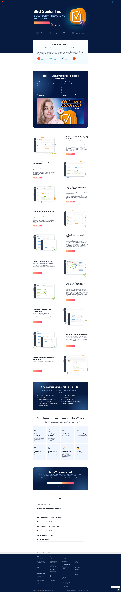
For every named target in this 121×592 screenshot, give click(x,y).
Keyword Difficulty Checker (41, 579)
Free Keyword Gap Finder (66, 582)
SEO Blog (63, 574)
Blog (38, 1)
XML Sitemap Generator (53, 561)
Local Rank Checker (40, 558)
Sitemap (87, 590)
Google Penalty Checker (65, 566)
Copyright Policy (73, 590)
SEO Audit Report (52, 580)
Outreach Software (40, 570)
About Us (76, 558)
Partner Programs (77, 561)
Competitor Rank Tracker (41, 562)
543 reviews (42, 59)
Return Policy (78, 590)
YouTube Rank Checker (40, 561)
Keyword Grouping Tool (40, 577)
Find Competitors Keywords (41, 575)
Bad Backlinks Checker (53, 572)
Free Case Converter (65, 583)
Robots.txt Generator (53, 562)
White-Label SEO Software (53, 579)
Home (16, 1)
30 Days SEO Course (65, 561)
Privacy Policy (68, 590)
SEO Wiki (63, 578)
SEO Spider (51, 558)
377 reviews (54, 59)
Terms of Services (83, 590)
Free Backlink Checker (53, 571)
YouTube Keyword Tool (40, 581)
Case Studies (64, 577)
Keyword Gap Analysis (40, 580)
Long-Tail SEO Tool (40, 576)
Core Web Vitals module (75, 287)
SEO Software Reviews (65, 576)
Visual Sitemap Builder (53, 566)
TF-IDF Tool (51, 565)
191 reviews (78, 59)
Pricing (29, 1)
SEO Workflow (64, 558)
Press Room (76, 562)
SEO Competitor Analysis (66, 569)
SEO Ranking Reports (53, 577)
